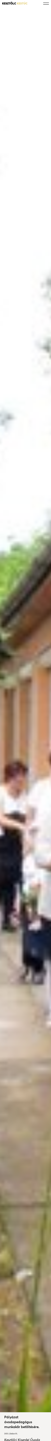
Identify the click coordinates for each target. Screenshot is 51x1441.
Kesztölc (14, 3)
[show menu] (46, 3)
